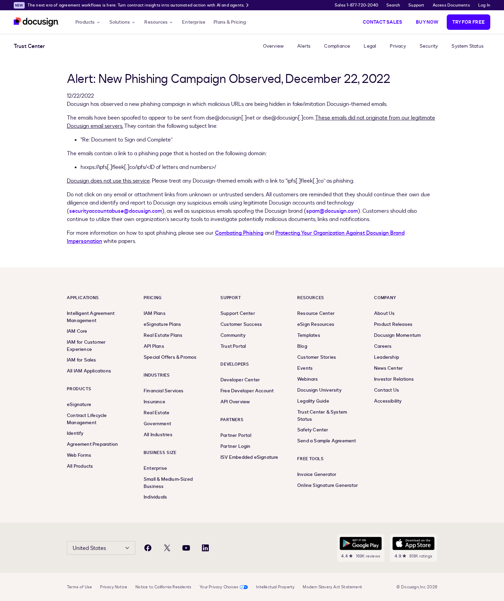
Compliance (337, 46)
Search (393, 5)
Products (85, 22)
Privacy (398, 46)
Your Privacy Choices (219, 587)
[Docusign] (36, 22)
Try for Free (468, 22)
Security (429, 46)
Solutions (119, 22)
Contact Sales (383, 22)
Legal (370, 46)
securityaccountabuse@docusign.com (115, 211)
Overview (273, 46)
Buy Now (427, 22)
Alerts (303, 46)
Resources (156, 22)
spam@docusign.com (332, 211)
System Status (467, 46)
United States (89, 548)
